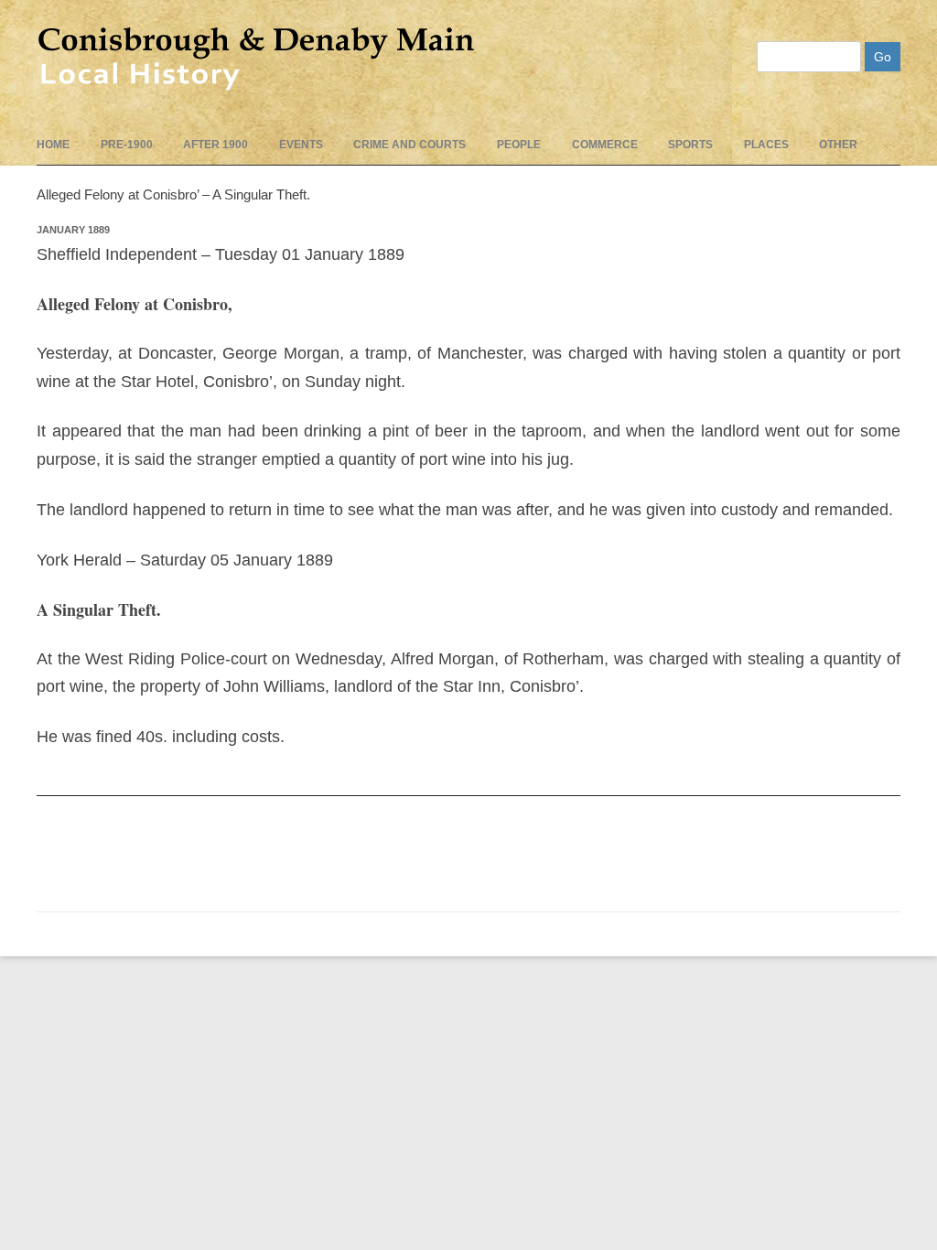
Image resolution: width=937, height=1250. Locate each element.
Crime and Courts (409, 144)
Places (766, 144)
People (519, 144)
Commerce (605, 144)
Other (838, 144)
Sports (690, 144)
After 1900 (215, 144)
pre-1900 (127, 144)
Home (53, 144)
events (301, 144)
